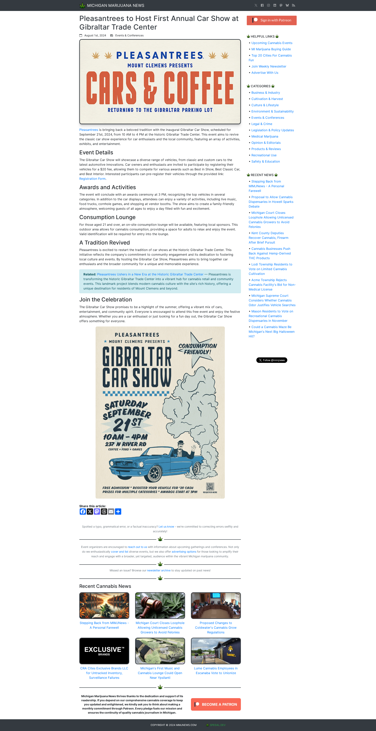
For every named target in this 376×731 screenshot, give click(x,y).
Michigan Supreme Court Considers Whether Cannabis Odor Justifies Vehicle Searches (272, 300)
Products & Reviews (266, 149)
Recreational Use (264, 155)
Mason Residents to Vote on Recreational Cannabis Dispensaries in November (271, 316)
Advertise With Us (264, 73)
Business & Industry (265, 92)
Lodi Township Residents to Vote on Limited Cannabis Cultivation (270, 269)
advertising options (184, 551)
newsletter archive (159, 570)
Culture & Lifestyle (265, 105)
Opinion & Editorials (266, 143)
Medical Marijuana (264, 136)
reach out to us (137, 546)
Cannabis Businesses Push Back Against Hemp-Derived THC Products (270, 253)
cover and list (119, 551)
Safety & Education (265, 161)
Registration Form (92, 179)
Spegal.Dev (218, 725)
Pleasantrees (88, 130)
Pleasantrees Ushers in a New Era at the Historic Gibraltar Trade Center (150, 274)
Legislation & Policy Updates (272, 130)
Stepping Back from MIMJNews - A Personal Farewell (266, 186)
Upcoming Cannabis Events (271, 43)
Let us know (166, 526)
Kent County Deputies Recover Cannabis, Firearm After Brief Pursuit (268, 237)
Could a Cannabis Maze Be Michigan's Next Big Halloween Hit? (272, 331)
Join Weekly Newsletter (268, 66)
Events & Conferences (267, 118)
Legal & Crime (261, 124)
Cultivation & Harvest (267, 99)
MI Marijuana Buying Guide (271, 49)
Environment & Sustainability (272, 111)
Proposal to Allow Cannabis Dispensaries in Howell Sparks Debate (271, 201)
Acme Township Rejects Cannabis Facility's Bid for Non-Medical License (272, 284)
